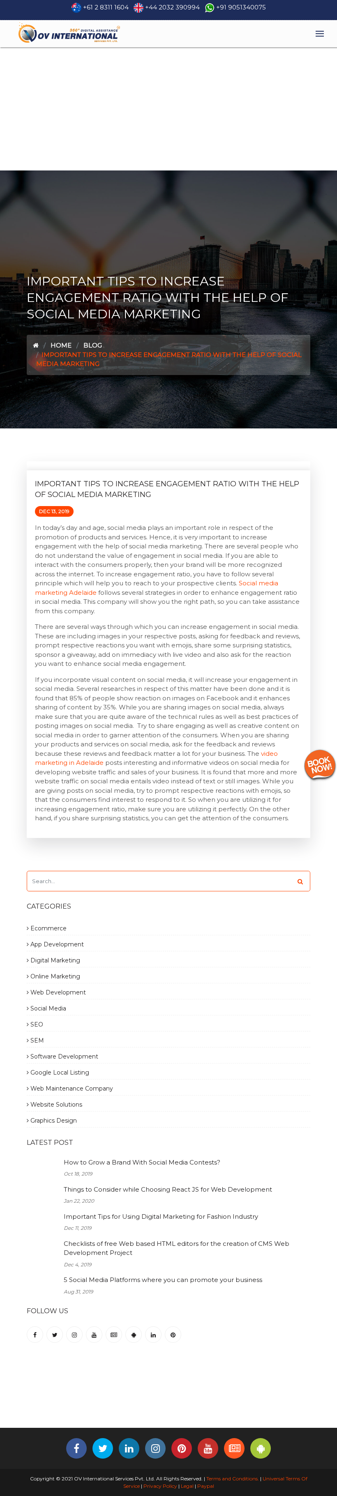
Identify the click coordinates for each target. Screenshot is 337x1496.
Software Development (63, 1056)
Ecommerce (48, 928)
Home (61, 345)
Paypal (205, 1486)
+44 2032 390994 (172, 7)
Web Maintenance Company (71, 1088)
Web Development (57, 992)
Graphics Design (53, 1120)
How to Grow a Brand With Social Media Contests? (142, 1162)
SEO (36, 1024)
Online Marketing (54, 976)
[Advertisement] (168, 108)
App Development (56, 944)
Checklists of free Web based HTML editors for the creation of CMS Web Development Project (176, 1248)
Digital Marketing (54, 960)
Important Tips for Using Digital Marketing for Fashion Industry (161, 1216)
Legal (187, 1486)
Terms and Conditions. (232, 1478)
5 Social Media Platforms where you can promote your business (163, 1280)
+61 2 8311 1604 (106, 7)
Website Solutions (55, 1104)
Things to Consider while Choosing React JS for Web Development (168, 1189)
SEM (36, 1040)
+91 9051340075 (241, 7)
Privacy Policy (160, 1486)
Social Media (47, 1008)
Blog (92, 345)
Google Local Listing (59, 1072)
